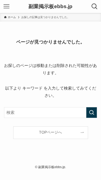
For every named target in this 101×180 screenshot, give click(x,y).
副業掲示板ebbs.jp (50, 6)
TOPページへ (50, 132)
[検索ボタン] (94, 6)
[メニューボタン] (6, 6)
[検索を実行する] (91, 112)
